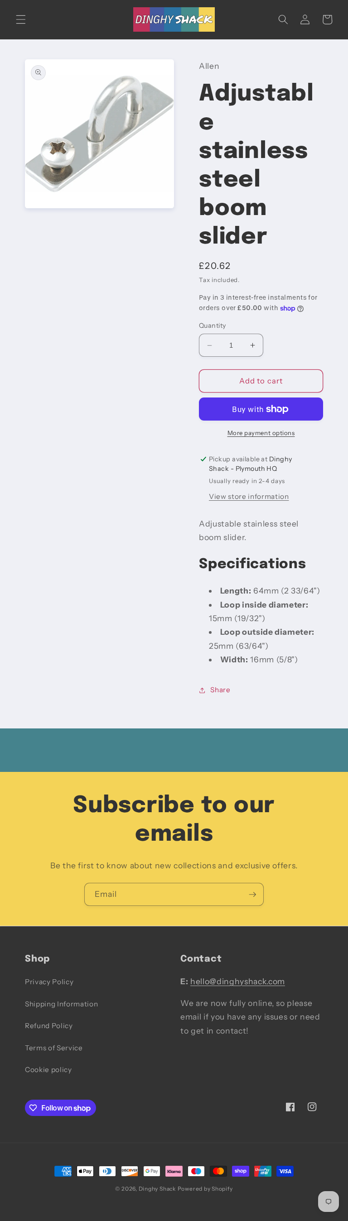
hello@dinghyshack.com (237, 981)
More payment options (261, 432)
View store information (249, 496)
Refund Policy (49, 1025)
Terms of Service (54, 1048)
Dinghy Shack (157, 1188)
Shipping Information (61, 1004)
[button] (21, 19)
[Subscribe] (252, 894)
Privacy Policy (49, 981)
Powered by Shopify (205, 1188)
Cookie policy (48, 1069)
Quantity (212, 325)
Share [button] (220, 689)
